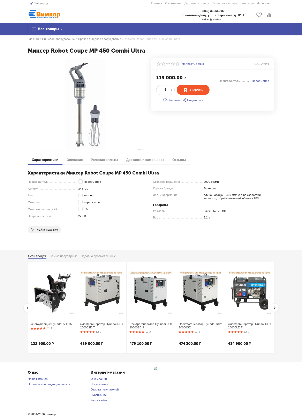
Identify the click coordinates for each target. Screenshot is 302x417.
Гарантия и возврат (225, 3)
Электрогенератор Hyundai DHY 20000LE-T (249, 325)
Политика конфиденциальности (49, 384)
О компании (173, 3)
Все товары (48, 29)
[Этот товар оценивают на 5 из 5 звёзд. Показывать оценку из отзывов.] (38, 328)
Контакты (248, 3)
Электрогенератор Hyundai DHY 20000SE (200, 325)
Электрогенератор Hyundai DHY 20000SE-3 (151, 325)
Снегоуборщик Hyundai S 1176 (51, 324)
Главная (156, 3)
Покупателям (99, 384)
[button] (192, 100)
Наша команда (38, 378)
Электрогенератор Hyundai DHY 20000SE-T (101, 325)
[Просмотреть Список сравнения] (269, 17)
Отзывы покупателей (105, 389)
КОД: (257, 63)
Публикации (99, 394)
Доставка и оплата (196, 3)
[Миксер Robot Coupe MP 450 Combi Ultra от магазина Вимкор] (87, 104)
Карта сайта (99, 400)
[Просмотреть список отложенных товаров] (259, 17)
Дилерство (264, 3)
